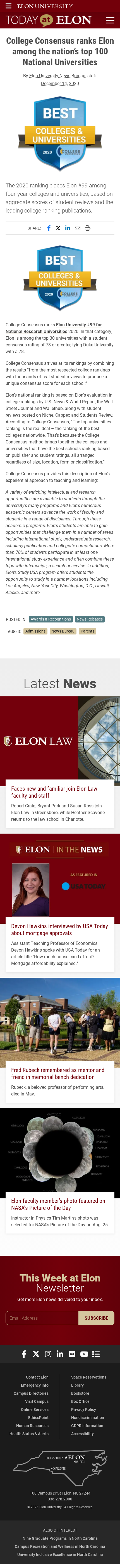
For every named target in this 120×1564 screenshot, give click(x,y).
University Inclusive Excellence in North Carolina (60, 1554)
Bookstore (80, 1393)
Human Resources (32, 1425)
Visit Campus (37, 1401)
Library (77, 1385)
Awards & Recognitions (51, 619)
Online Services (35, 1409)
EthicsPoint (38, 1417)
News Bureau (63, 631)
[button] (8, 6)
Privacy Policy (83, 1409)
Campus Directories (31, 1393)
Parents (87, 631)
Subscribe (96, 1318)
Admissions (35, 631)
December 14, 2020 (60, 83)
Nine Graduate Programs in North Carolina (60, 1538)
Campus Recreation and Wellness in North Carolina (60, 1546)
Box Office (80, 1401)
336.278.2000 (60, 1499)
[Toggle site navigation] (109, 20)
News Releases (90, 619)
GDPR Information (87, 1425)
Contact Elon (37, 1377)
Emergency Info (35, 1385)
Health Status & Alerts (29, 1433)
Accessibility (82, 1433)
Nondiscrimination (87, 1417)
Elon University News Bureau (57, 75)
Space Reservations (88, 1377)
